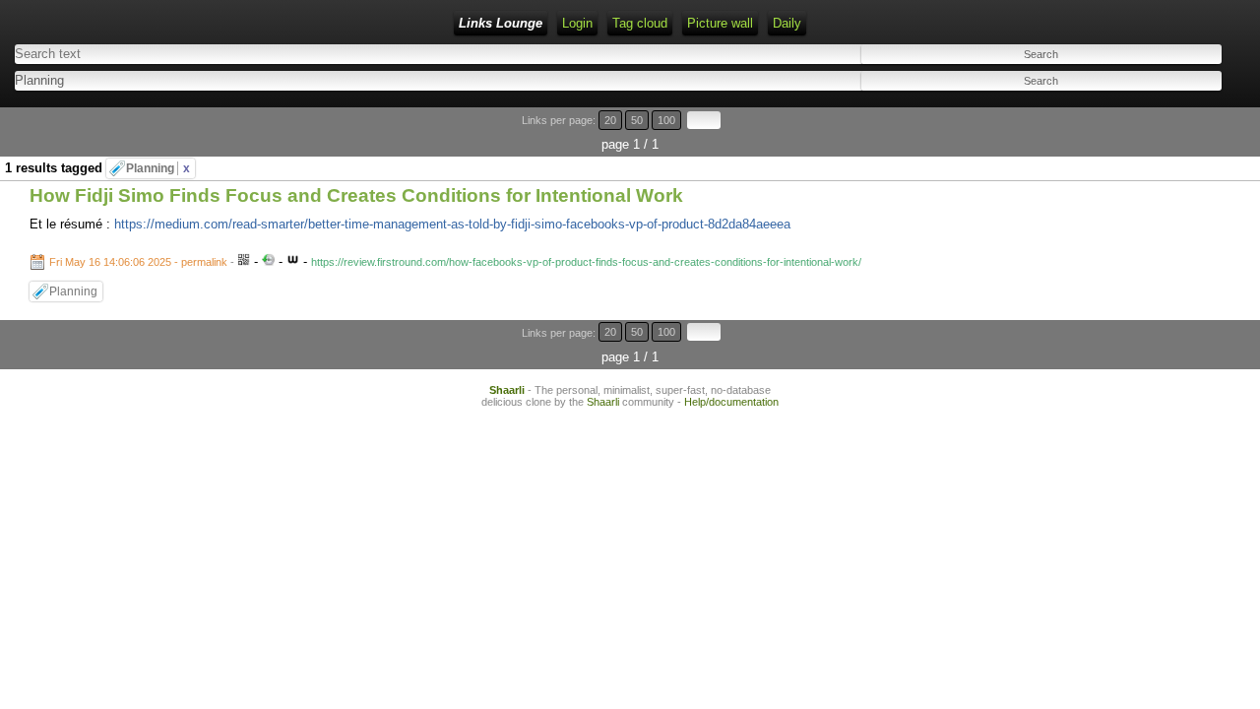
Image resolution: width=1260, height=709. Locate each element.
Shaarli (507, 390)
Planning (158, 168)
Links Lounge (500, 23)
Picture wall (720, 23)
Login (577, 23)
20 (610, 120)
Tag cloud (639, 23)
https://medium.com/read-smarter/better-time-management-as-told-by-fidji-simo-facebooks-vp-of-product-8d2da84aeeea (452, 224)
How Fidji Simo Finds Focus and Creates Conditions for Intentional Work (356, 195)
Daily (787, 23)
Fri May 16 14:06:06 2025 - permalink (138, 262)
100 (666, 120)
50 (637, 120)
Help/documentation (731, 402)
